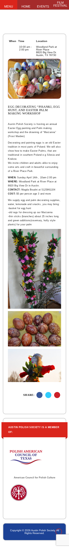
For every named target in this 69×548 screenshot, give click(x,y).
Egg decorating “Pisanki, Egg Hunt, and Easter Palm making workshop (34, 110)
